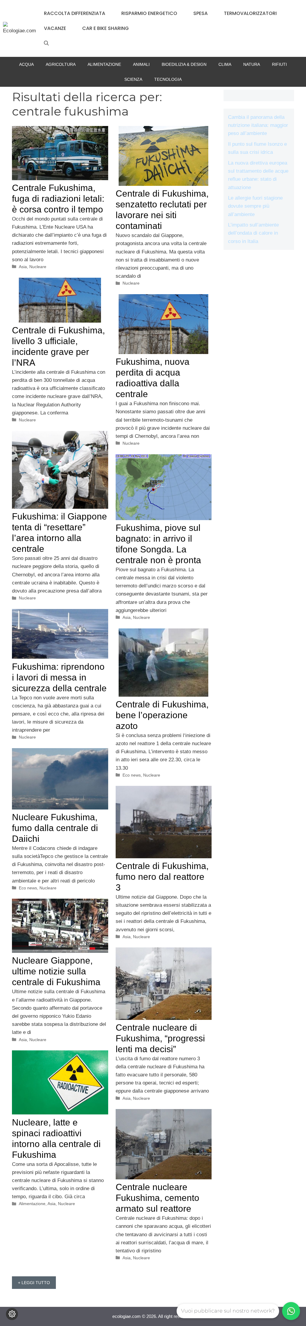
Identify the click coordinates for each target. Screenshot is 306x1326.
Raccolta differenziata (74, 13)
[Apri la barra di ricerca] (46, 43)
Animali (141, 64)
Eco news (132, 775)
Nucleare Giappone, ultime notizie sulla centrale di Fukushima (56, 971)
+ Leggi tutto (34, 1282)
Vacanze (55, 28)
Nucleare (37, 266)
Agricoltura (61, 64)
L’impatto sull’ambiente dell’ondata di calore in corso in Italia (253, 233)
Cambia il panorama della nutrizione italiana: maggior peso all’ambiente (258, 125)
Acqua (26, 64)
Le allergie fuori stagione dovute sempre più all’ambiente (255, 206)
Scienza (133, 79)
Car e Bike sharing (105, 28)
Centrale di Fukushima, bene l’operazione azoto (162, 715)
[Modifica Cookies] (12, 1314)
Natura (251, 64)
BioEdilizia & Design (184, 64)
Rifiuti (279, 64)
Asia (23, 266)
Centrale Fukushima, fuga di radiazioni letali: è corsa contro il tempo (58, 198)
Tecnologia (168, 79)
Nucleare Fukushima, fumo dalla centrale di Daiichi (55, 828)
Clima (224, 64)
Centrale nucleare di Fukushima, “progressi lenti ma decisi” (160, 1038)
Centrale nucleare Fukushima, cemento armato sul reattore (157, 1197)
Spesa (200, 13)
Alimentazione (104, 64)
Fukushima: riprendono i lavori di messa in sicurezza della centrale (59, 677)
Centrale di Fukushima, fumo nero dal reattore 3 (162, 876)
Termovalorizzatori (250, 13)
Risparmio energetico (149, 13)
